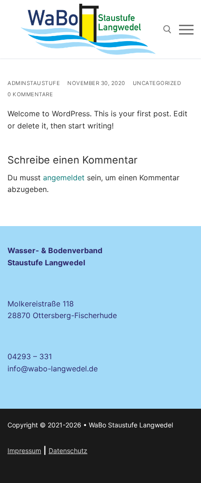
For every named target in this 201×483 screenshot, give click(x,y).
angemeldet (64, 177)
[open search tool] (167, 29)
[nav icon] (186, 29)
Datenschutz (68, 451)
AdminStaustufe (33, 83)
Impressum (24, 451)
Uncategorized (157, 83)
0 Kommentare (30, 94)
